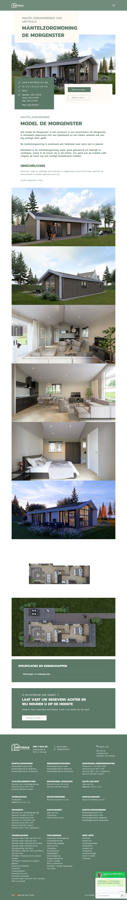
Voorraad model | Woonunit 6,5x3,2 (25, 846)
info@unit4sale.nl (63, 749)
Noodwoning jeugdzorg (55, 843)
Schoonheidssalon (18, 871)
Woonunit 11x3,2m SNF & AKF (93, 769)
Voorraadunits (87, 846)
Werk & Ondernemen (55, 863)
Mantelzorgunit (52, 853)
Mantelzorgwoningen (89, 843)
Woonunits (86, 838)
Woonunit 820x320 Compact (93, 774)
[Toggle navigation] (113, 5)
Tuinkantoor (16, 868)
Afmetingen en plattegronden (36, 674)
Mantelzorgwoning (53, 856)
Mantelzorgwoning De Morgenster (24, 769)
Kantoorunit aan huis (19, 873)
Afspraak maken (78, 97)
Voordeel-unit (87, 848)
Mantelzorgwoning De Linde (22, 766)
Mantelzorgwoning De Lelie (92, 812)
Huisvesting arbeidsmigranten (58, 838)
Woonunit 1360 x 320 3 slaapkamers (96, 771)
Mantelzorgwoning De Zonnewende (25, 771)
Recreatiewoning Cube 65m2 (22, 848)
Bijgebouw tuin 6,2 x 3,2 (91, 787)
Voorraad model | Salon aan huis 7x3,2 (26, 838)
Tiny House (51, 868)
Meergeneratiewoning (55, 858)
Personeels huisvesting (20, 876)
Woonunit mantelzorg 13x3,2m (93, 799)
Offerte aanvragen (78, 89)
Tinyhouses (86, 858)
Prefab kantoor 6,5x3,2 (55, 817)
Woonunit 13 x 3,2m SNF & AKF (94, 766)
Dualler (31, 895)
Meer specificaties (30, 104)
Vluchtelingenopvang (55, 841)
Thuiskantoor (16, 799)
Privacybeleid (90, 895)
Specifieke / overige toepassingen (60, 866)
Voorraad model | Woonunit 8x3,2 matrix (27, 843)
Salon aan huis (88, 784)
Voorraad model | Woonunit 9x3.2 (24, 841)
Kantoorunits (87, 841)
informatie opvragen (33, 718)
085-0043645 (62, 747)
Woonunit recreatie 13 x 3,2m (58, 799)
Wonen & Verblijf (53, 861)
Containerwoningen (89, 853)
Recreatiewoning (53, 851)
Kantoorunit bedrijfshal (20, 866)
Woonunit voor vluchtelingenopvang (25, 784)
